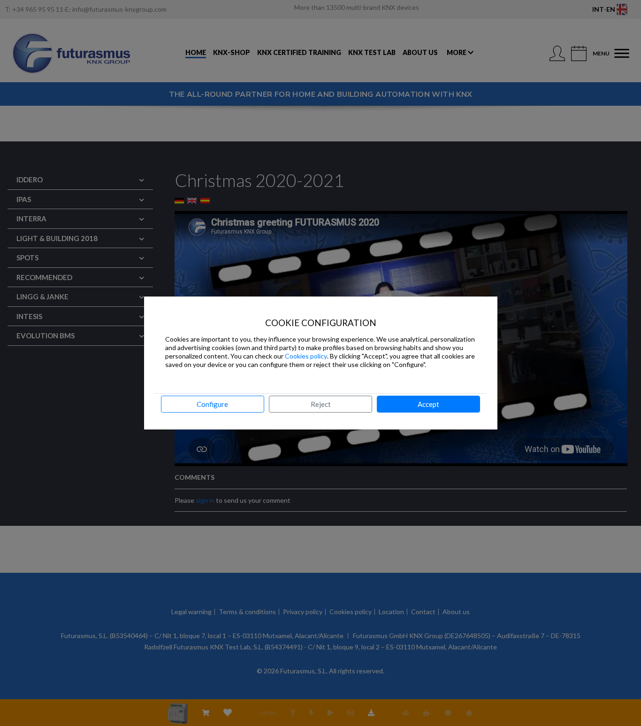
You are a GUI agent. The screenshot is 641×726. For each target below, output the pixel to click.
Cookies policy (306, 356)
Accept (428, 404)
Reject (321, 404)
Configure (212, 404)
